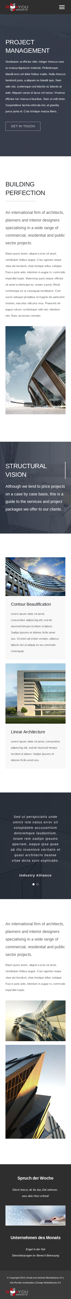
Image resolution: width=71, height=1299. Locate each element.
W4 (61, 1278)
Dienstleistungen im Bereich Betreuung (35, 1255)
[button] (33, 884)
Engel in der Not (35, 1249)
